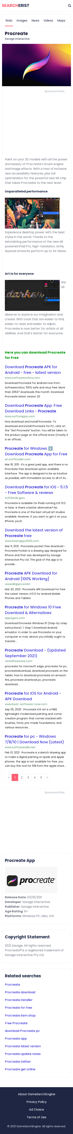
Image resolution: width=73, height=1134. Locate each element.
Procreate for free (18, 1007)
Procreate (12, 984)
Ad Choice (36, 1109)
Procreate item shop (20, 1015)
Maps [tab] (61, 20)
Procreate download (20, 992)
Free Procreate (16, 1023)
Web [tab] (8, 20)
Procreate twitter (18, 1061)
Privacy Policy (36, 1102)
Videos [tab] (48, 20)
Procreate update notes (23, 1054)
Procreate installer (19, 1000)
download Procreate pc (22, 1031)
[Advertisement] (36, 120)
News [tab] (35, 20)
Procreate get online (20, 1069)
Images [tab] (21, 20)
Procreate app (16, 1038)
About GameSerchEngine (36, 1094)
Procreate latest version (23, 1046)
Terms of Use (36, 1117)
